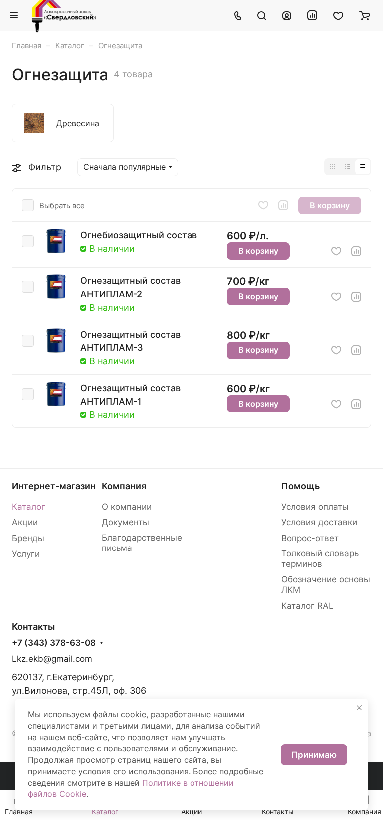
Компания (124, 486)
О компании (127, 507)
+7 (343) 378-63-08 (54, 643)
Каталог (28, 507)
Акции (25, 522)
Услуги (26, 554)
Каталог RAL (307, 606)
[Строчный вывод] (347, 166)
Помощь (300, 486)
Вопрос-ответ (310, 538)
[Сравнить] (283, 205)
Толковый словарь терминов (320, 558)
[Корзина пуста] (364, 15)
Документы (125, 522)
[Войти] (286, 15)
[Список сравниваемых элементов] (312, 15)
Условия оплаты (315, 507)
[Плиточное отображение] (332, 166)
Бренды (28, 538)
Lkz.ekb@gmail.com (52, 659)
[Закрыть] (359, 708)
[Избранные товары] (338, 15)
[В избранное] (263, 205)
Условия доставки (319, 522)
